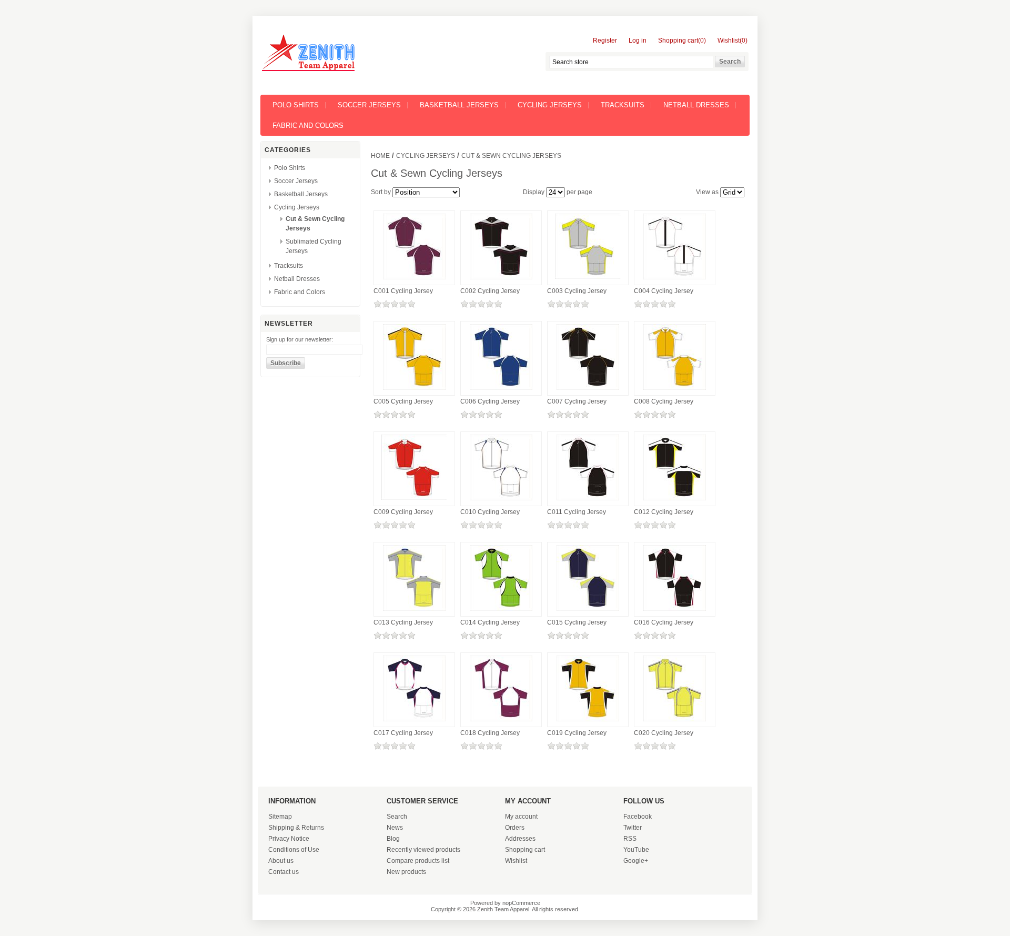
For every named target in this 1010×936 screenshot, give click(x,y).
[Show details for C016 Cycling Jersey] (675, 611)
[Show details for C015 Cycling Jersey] (588, 611)
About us (281, 860)
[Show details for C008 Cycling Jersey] (675, 390)
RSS (630, 838)
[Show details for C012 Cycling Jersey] (675, 501)
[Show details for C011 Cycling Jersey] (588, 501)
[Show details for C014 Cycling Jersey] (501, 611)
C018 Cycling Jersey (490, 733)
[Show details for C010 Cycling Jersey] (501, 501)
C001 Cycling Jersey (403, 291)
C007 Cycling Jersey (577, 401)
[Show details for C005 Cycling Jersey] (414, 390)
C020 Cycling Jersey (663, 733)
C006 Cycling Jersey (490, 401)
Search (397, 816)
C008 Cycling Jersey (663, 401)
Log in (638, 40)
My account (521, 816)
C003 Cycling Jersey (577, 291)
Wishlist (516, 860)
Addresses (520, 838)
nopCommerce (521, 903)
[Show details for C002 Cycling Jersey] (501, 280)
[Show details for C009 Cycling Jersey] (414, 500)
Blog (393, 838)
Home (380, 155)
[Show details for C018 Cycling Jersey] (501, 722)
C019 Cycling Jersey (577, 733)
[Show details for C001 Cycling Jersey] (414, 280)
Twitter (632, 827)
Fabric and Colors (308, 125)
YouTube (636, 849)
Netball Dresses (696, 105)
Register (605, 40)
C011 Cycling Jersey (576, 512)
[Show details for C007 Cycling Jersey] (588, 390)
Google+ (635, 860)
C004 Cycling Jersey (663, 291)
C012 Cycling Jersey (663, 512)
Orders (514, 827)
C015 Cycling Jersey (577, 622)
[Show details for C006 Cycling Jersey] (501, 390)
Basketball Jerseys (459, 105)
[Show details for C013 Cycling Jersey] (414, 611)
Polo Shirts (295, 105)
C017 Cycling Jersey (403, 733)
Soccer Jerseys (369, 105)
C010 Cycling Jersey (490, 512)
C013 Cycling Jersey (403, 622)
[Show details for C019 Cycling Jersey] (588, 722)
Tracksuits (622, 105)
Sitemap (280, 816)
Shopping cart (525, 849)
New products (406, 871)
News (395, 827)
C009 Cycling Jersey (403, 512)
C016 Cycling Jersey (663, 622)
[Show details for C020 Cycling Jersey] (675, 722)
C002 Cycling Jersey (490, 291)
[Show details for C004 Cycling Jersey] (675, 280)
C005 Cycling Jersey (403, 401)
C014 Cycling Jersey (490, 622)
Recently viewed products (423, 849)
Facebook (637, 816)
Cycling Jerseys (550, 105)
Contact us (283, 871)
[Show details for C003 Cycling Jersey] (587, 279)
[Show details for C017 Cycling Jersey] (414, 722)
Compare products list (418, 860)
